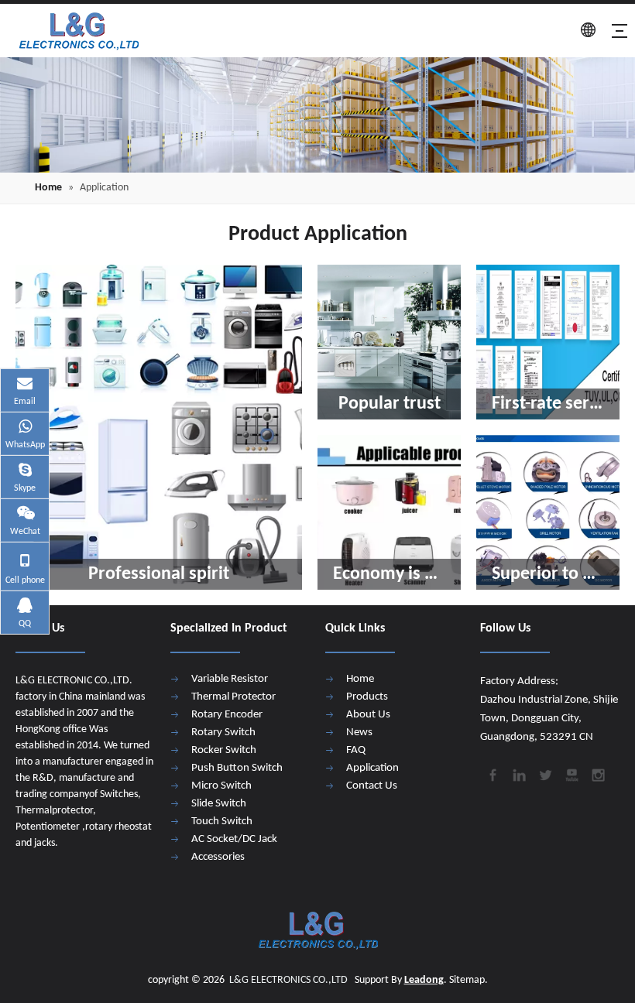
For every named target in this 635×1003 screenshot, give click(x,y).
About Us (368, 715)
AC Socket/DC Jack (234, 839)
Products (367, 697)
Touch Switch (221, 821)
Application (372, 768)
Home (360, 679)
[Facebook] (491, 773)
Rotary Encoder (227, 715)
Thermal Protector (233, 697)
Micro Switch (221, 786)
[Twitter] (544, 773)
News (359, 732)
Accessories (218, 857)
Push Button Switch (237, 768)
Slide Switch (218, 804)
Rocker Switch (223, 750)
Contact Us (371, 786)
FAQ (356, 750)
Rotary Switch (223, 732)
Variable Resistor (229, 679)
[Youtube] (570, 773)
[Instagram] (597, 773)
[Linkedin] (518, 773)
